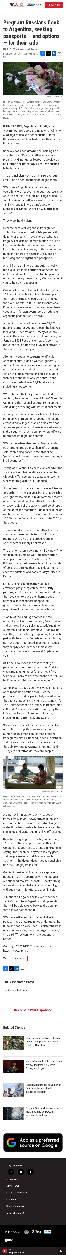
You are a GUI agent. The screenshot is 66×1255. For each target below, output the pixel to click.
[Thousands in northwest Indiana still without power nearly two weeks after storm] (13, 1043)
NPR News (19, 958)
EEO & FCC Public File (16, 1193)
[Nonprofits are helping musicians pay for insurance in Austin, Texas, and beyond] (13, 1066)
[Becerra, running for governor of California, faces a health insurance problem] (13, 1090)
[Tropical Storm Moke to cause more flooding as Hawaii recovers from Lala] (13, 1113)
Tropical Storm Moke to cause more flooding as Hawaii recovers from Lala (42, 1112)
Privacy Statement (15, 1206)
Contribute (11, 1199)
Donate (55, 4)
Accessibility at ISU (15, 1213)
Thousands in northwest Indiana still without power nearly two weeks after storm (43, 1042)
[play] (5, 1251)
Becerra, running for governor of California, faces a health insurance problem (43, 1088)
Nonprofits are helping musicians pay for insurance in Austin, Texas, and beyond (44, 1065)
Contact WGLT (13, 1186)
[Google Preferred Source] (33, 1142)
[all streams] (62, 1251)
